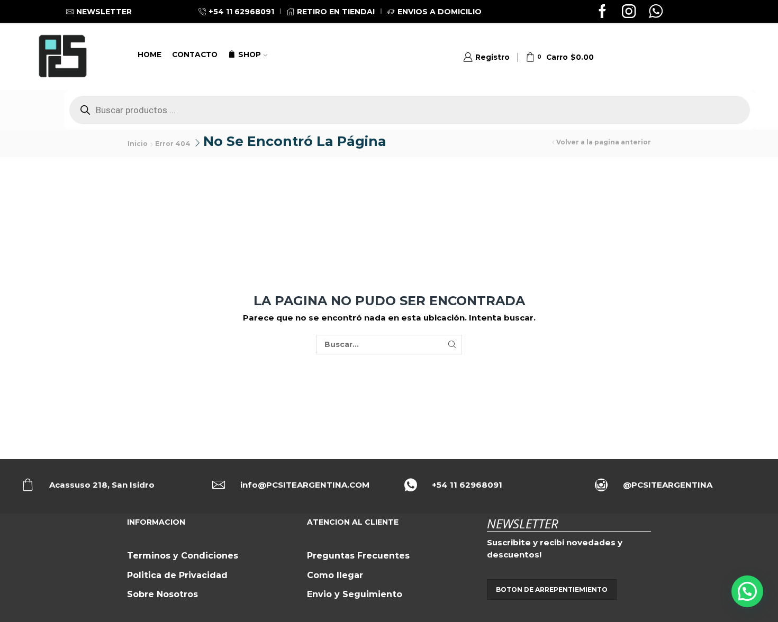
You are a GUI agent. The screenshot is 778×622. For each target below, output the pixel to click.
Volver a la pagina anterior (603, 142)
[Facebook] (602, 12)
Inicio (138, 144)
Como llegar (335, 575)
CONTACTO (195, 54)
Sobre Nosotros (162, 594)
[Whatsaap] (656, 12)
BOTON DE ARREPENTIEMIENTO (552, 589)
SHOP (249, 54)
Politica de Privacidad (177, 575)
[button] (747, 591)
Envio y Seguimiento (354, 594)
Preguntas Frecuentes (358, 556)
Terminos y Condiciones (182, 556)
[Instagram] (629, 12)
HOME (149, 54)
